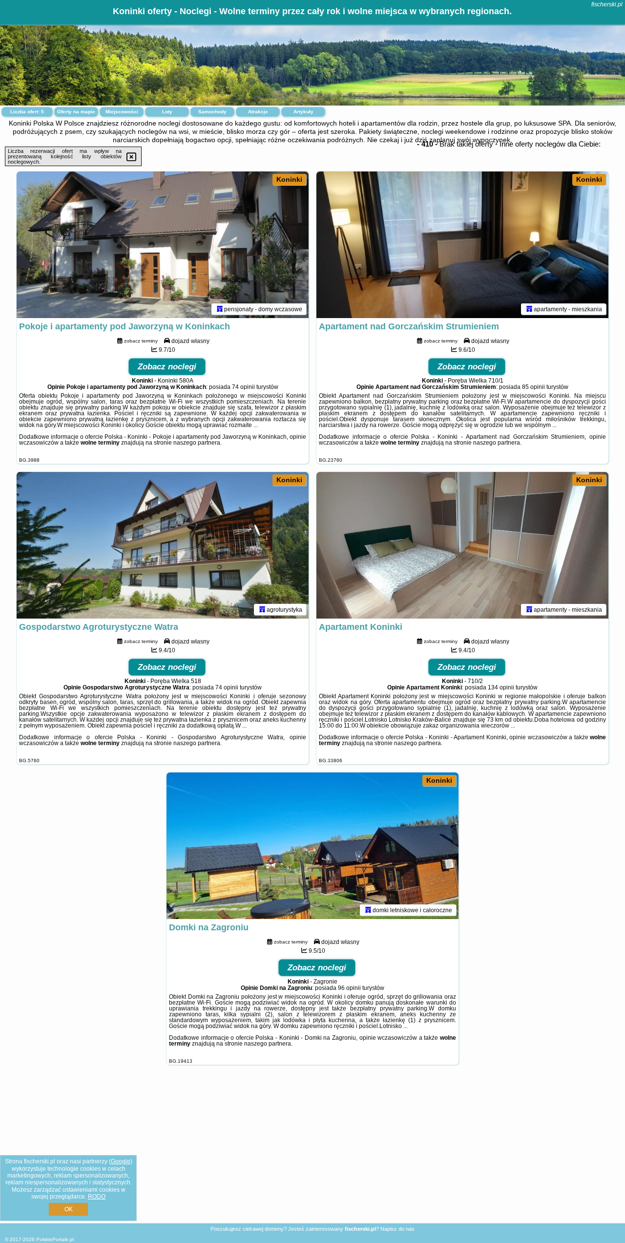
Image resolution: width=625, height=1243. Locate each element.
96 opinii (349, 988)
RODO (96, 1196)
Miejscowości (121, 111)
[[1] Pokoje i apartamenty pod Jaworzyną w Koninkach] (163, 244)
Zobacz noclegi (167, 366)
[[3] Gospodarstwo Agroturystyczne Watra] (163, 545)
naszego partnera (196, 442)
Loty (167, 111)
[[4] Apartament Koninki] (462, 545)
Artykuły (303, 111)
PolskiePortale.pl (55, 1239)
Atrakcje (258, 111)
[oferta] (220, 308)
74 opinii (243, 387)
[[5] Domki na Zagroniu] (312, 845)
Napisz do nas (397, 1229)
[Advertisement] (312, 1151)
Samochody (212, 111)
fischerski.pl (607, 4)
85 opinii (533, 387)
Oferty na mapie (76, 111)
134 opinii (501, 687)
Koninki (289, 179)
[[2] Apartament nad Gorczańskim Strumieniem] (462, 244)
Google (120, 1161)
